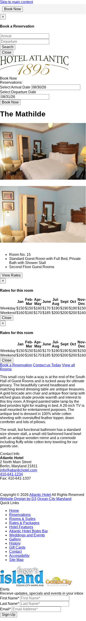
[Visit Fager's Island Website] (22, 585)
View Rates (11, 275)
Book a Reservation (16, 365)
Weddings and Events (27, 535)
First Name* (9, 598)
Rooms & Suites (22, 519)
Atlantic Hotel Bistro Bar (28, 531)
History (15, 543)
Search (7, 47)
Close (6, 52)
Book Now (12, 9)
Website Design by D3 (18, 499)
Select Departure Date (18, 92)
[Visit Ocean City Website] (59, 585)
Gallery (15, 539)
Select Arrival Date (15, 87)
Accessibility (19, 556)
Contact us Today (47, 365)
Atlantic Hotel (40, 495)
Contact (15, 551)
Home (14, 511)
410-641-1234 (11, 474)
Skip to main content (16, 2)
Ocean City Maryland (54, 499)
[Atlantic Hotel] (34, 74)
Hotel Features (21, 527)
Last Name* (9, 604)
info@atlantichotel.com (18, 470)
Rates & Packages (24, 523)
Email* (5, 609)
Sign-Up (8, 614)
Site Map (16, 560)
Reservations (20, 515)
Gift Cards (17, 547)
